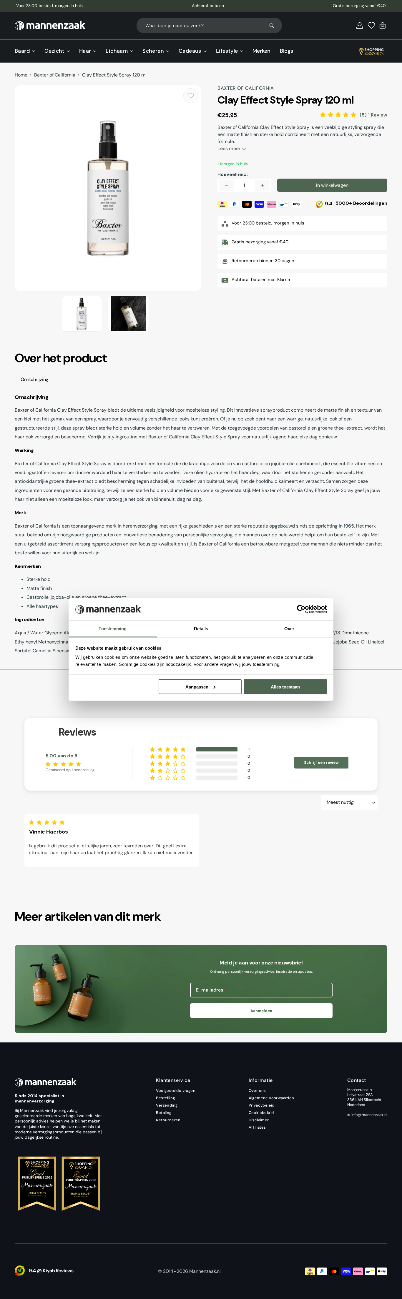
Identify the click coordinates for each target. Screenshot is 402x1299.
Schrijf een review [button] (321, 762)
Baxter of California (54, 75)
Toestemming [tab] (113, 628)
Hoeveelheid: (232, 174)
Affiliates (257, 1127)
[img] (48, 822)
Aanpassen (196, 686)
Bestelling (165, 1097)
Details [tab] (201, 628)
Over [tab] (289, 628)
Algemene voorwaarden (271, 1097)
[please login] (190, 95)
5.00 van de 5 (61, 756)
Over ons (257, 1090)
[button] (359, 25)
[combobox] (209, 25)
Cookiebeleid (261, 1112)
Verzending (166, 1105)
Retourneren (168, 1119)
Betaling (163, 1112)
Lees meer (229, 148)
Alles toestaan (285, 686)
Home (21, 75)
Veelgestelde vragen (175, 1090)
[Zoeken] (274, 25)
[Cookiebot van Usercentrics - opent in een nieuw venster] (301, 609)
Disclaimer (259, 1119)
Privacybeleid (262, 1105)
